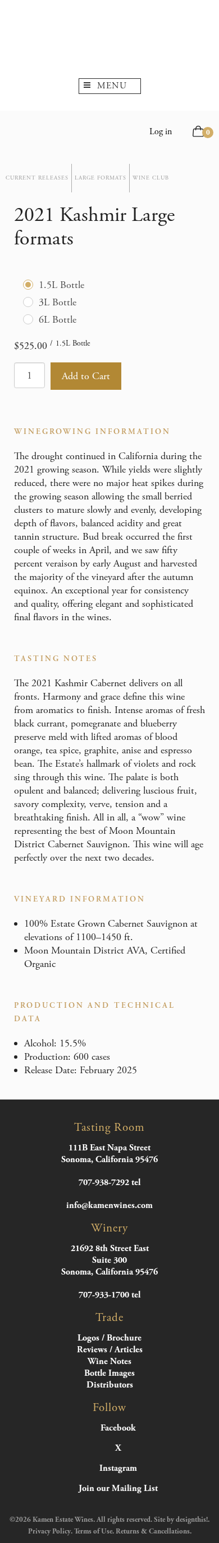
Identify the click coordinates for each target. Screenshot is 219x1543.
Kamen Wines (109, 39)
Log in (160, 132)
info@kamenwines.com (109, 1205)
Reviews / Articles (110, 1350)
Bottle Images (109, 1373)
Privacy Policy (49, 1531)
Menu (112, 86)
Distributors (109, 1385)
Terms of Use (93, 1531)
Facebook (118, 1428)
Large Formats (100, 178)
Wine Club (151, 178)
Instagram (118, 1469)
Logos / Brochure (109, 1338)
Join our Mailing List (118, 1489)
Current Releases (37, 178)
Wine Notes (109, 1361)
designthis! (192, 1520)
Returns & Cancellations (153, 1531)
